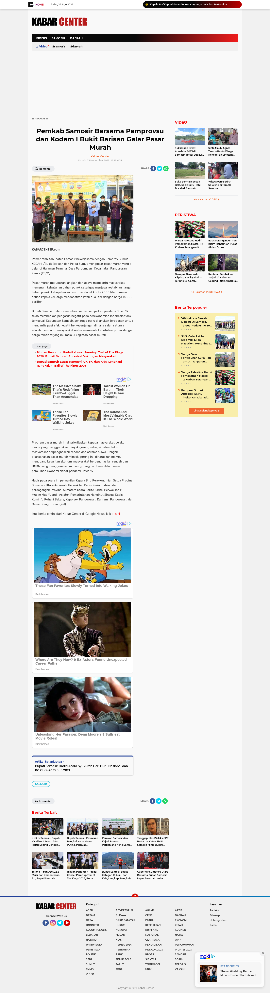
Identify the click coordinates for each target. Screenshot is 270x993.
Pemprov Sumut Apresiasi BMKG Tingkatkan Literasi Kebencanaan (194, 394)
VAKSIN (180, 969)
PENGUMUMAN (184, 944)
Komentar (45, 168)
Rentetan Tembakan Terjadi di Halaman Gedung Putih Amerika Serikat (222, 278)
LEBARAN (92, 934)
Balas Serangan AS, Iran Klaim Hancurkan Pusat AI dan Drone (222, 244)
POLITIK (91, 954)
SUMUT (90, 964)
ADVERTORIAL (125, 910)
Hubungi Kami (218, 920)
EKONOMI (181, 920)
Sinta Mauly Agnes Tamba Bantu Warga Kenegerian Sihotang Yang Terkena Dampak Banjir (221, 151)
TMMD (90, 969)
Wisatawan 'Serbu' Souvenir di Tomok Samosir (219, 185)
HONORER (92, 925)
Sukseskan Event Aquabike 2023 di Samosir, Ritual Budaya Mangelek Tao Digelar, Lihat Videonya (189, 151)
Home (39, 4)
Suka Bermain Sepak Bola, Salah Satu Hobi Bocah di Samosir (187, 185)
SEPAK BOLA (123, 959)
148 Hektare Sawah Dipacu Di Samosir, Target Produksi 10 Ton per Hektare (196, 322)
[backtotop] (135, 897)
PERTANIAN (123, 949)
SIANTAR (150, 959)
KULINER (180, 929)
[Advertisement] (166, 40)
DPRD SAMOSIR (125, 920)
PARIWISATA (94, 944)
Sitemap (215, 915)
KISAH (179, 925)
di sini (116, 513)
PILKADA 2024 (154, 949)
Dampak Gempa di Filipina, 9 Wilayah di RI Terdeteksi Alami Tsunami (188, 278)
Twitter (62, 928)
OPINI (178, 939)
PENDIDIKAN (153, 944)
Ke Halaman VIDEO (206, 199)
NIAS (119, 939)
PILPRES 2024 (183, 949)
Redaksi (214, 910)
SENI (89, 959)
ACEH (89, 910)
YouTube (70, 928)
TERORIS (180, 964)
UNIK (148, 969)
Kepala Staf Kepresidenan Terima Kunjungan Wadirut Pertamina (188, 4)
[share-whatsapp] (166, 168)
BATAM (90, 915)
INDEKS (41, 38)
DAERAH (76, 38)
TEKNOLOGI (152, 964)
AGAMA (150, 910)
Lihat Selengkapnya (206, 410)
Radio (213, 925)
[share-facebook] (153, 168)
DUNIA (149, 920)
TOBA (119, 969)
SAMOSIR (58, 38)
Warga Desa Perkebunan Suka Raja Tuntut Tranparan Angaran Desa (196, 358)
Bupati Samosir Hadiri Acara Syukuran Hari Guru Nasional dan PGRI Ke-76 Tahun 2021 (81, 768)
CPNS (148, 915)
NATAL (179, 934)
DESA (89, 920)
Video (43, 46)
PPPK (119, 954)
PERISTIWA (185, 215)
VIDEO (181, 122)
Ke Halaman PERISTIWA (206, 291)
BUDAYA (121, 915)
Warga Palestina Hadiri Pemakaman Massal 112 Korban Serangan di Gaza (189, 244)
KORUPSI (121, 929)
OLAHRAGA (152, 939)
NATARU (91, 939)
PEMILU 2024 (124, 944)
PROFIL (150, 954)
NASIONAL (152, 934)
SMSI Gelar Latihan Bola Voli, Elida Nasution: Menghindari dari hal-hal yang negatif (196, 340)
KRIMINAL (151, 929)
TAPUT (120, 964)
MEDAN (120, 934)
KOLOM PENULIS (96, 929)
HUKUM (120, 925)
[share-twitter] (159, 168)
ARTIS (178, 910)
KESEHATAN (153, 925)
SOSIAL (179, 959)
